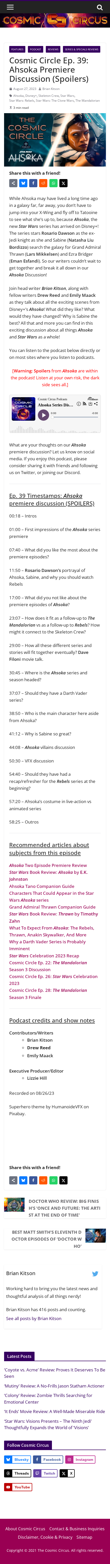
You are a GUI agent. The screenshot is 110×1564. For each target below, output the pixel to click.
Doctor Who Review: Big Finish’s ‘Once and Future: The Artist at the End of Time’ (65, 1208)
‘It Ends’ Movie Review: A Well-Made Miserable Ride (54, 1411)
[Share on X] (63, 183)
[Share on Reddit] (43, 183)
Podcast (35, 49)
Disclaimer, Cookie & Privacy (45, 1537)
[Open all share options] (13, 183)
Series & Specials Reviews (81, 49)
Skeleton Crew (48, 95)
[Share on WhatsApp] (53, 183)
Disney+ (31, 95)
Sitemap (84, 1537)
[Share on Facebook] (33, 183)
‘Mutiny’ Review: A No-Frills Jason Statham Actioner (54, 1386)
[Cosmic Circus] (55, 17)
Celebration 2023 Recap (44, 956)
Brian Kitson (51, 89)
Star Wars (67, 95)
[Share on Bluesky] (23, 183)
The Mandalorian (87, 100)
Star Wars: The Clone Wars (55, 100)
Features (17, 49)
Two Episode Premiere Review (48, 865)
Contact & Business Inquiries (77, 1529)
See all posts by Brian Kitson (33, 1318)
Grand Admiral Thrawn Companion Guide (52, 907)
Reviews (53, 49)
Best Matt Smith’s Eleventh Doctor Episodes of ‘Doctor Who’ (47, 1239)
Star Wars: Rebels (21, 100)
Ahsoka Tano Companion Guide (41, 886)
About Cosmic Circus (25, 1529)
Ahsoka (18, 95)
